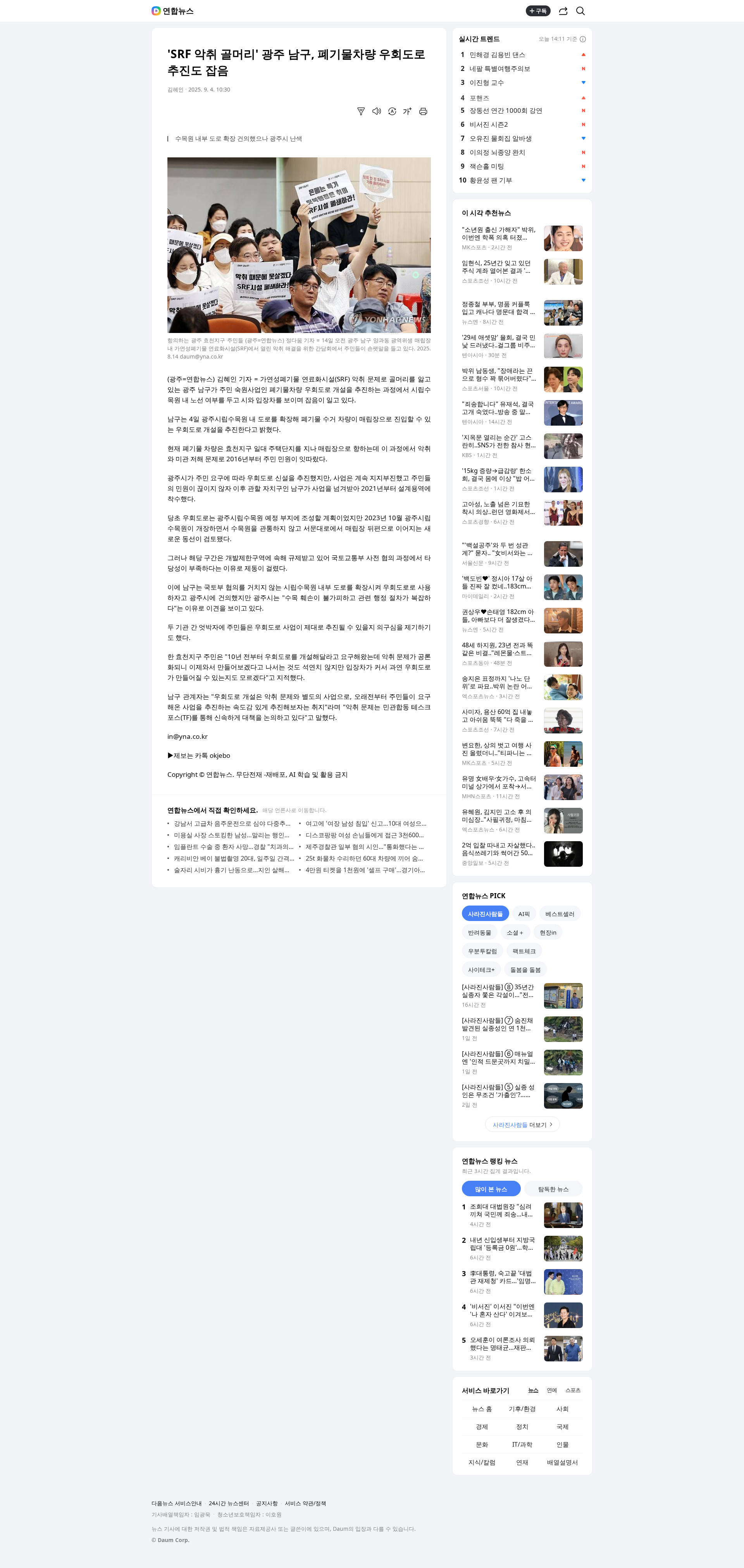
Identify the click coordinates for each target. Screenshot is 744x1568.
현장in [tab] (548, 932)
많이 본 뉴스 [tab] (491, 1189)
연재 (522, 1462)
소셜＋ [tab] (515, 932)
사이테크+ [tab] (481, 969)
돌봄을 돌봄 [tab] (525, 969)
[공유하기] (563, 11)
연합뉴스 (178, 11)
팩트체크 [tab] (524, 951)
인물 (562, 1444)
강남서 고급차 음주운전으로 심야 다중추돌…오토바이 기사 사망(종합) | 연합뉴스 (234, 823)
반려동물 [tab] (479, 932)
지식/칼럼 (482, 1462)
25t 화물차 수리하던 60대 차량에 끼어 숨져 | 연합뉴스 (366, 858)
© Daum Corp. (170, 1540)
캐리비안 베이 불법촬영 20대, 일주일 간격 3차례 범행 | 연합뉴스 (234, 858)
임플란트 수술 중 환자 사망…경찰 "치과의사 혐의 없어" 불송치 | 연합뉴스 (234, 846)
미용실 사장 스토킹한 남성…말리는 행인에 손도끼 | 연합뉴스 (234, 835)
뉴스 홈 (482, 1408)
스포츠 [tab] (572, 1390)
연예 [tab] (552, 1390)
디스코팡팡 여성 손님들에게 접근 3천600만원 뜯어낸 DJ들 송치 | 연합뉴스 (366, 835)
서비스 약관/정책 (305, 1503)
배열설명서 (562, 1462)
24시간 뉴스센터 (229, 1503)
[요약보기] (361, 111)
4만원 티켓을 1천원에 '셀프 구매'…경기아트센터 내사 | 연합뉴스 (366, 870)
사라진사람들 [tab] (485, 914)
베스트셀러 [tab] (560, 914)
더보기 (520, 1124)
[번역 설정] (392, 111)
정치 (522, 1426)
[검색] (583, 11)
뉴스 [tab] (533, 1390)
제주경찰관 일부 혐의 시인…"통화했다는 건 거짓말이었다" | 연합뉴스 (366, 846)
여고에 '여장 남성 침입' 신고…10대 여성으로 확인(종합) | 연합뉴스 (366, 823)
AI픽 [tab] (524, 914)
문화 (482, 1444)
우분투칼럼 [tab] (482, 951)
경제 (482, 1426)
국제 (562, 1426)
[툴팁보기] (583, 39)
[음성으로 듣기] (376, 111)
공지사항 (267, 1503)
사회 (562, 1408)
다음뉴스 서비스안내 (177, 1503)
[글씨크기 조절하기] (407, 111)
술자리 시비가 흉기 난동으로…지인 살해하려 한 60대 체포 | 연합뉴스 (234, 870)
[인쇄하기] (423, 111)
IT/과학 (522, 1444)
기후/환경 (522, 1408)
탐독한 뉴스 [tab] (553, 1189)
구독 (541, 10)
